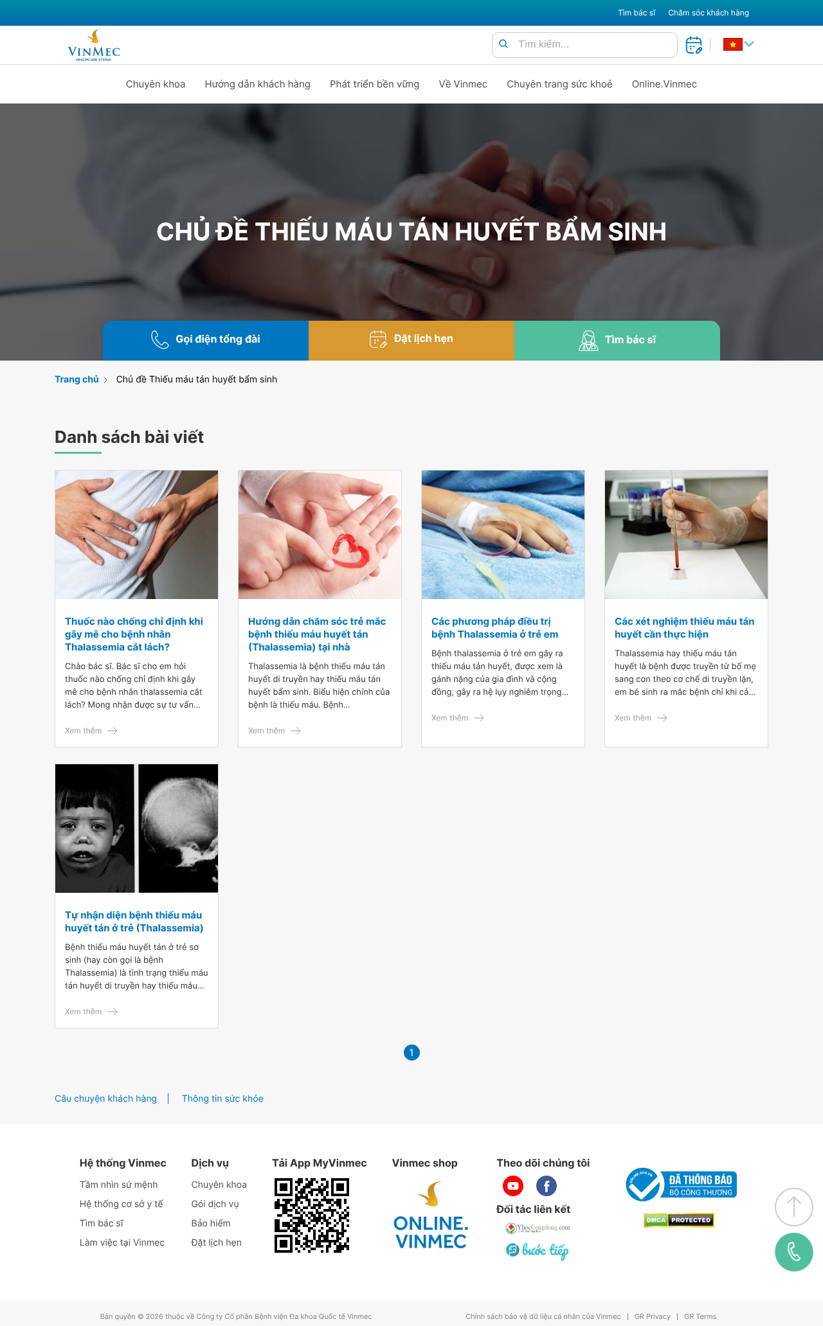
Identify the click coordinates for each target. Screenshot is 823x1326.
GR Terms (700, 1316)
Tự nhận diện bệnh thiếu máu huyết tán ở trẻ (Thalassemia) (134, 921)
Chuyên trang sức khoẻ (559, 84)
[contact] (794, 1252)
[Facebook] (546, 1186)
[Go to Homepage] (94, 45)
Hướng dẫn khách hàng (258, 84)
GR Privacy (653, 1316)
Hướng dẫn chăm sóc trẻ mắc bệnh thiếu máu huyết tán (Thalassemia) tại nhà (317, 634)
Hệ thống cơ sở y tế (121, 1204)
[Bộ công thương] (679, 1184)
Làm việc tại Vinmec (122, 1242)
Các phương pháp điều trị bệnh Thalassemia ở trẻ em (494, 627)
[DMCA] (679, 1220)
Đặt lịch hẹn (217, 1242)
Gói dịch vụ (215, 1204)
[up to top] (794, 1207)
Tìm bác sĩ (636, 12)
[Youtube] (513, 1186)
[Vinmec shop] (431, 1215)
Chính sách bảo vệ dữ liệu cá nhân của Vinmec (543, 1316)
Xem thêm (83, 730)
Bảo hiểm (211, 1223)
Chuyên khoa (156, 84)
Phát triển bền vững (375, 84)
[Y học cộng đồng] (538, 1228)
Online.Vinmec (665, 84)
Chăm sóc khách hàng (708, 12)
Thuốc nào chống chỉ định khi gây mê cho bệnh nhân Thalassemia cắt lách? (134, 634)
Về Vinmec (463, 84)
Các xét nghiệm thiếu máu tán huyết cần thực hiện (685, 627)
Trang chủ (77, 379)
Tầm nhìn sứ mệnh (119, 1184)
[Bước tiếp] (538, 1251)
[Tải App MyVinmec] (312, 1215)
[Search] (503, 45)
